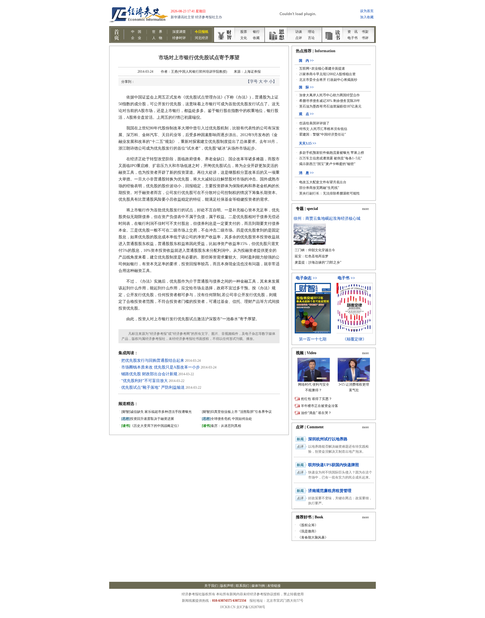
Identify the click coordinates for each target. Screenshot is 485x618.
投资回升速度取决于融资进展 (147, 419)
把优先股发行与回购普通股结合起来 (152, 360)
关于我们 (211, 586)
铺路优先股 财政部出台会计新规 (149, 374)
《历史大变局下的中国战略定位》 (151, 426)
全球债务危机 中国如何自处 (227, 419)
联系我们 (242, 586)
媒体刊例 (258, 586)
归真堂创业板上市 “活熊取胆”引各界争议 (237, 412)
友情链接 (274, 586)
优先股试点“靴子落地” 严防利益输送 (153, 387)
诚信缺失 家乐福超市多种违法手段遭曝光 (156, 412)
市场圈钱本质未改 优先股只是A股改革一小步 (160, 367)
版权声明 (227, 586)
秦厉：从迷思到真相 (221, 426)
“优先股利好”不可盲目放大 (144, 381)
